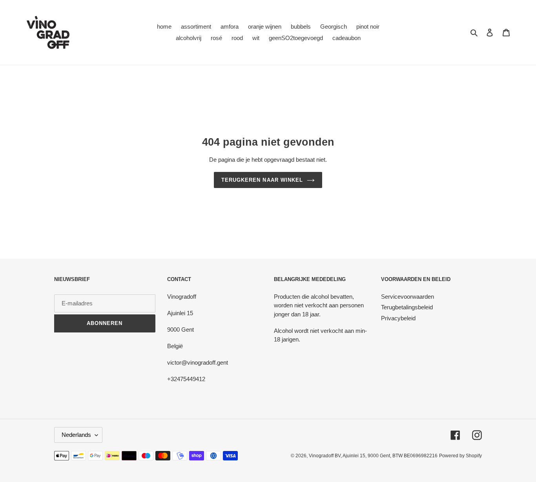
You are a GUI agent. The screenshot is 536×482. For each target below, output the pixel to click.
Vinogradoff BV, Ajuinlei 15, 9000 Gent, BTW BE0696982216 (373, 455)
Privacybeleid (398, 318)
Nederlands (76, 434)
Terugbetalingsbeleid (407, 307)
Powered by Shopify (460, 455)
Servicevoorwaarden (407, 296)
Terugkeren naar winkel (262, 180)
